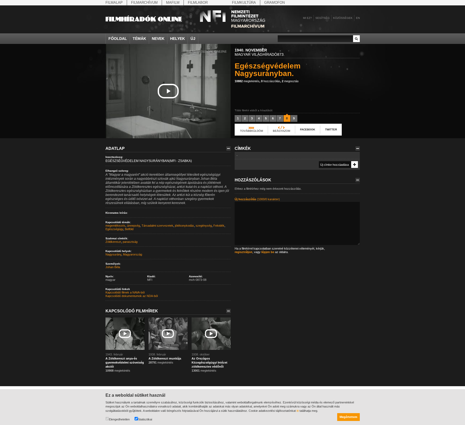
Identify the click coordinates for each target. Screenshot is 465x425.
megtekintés (247, 81)
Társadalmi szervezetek (157, 225)
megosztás (290, 81)
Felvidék (218, 225)
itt (298, 410)
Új (193, 38)
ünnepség (133, 225)
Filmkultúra (244, 3)
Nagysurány (113, 254)
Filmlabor (198, 3)
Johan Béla (112, 267)
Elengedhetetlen (119, 419)
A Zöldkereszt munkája (165, 358)
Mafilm (172, 3)
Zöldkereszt (113, 241)
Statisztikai (145, 419)
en (358, 17)
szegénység (204, 225)
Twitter (331, 129)
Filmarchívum (144, 3)
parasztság (130, 241)
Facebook (307, 129)
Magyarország (132, 254)
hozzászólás (270, 81)
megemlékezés (115, 225)
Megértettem (348, 417)
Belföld (129, 229)
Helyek (177, 38)
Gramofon (274, 3)
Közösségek (343, 17)
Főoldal (117, 38)
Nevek (158, 38)
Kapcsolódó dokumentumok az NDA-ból (131, 296)
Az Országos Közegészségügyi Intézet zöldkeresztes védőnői (209, 362)
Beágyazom (281, 130)
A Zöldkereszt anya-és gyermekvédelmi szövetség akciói (124, 362)
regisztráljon (243, 252)
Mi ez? (307, 17)
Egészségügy (114, 229)
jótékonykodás (184, 225)
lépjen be (267, 252)
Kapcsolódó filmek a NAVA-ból (125, 292)
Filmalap (114, 3)
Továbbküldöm (251, 130)
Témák (139, 38)
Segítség (322, 17)
